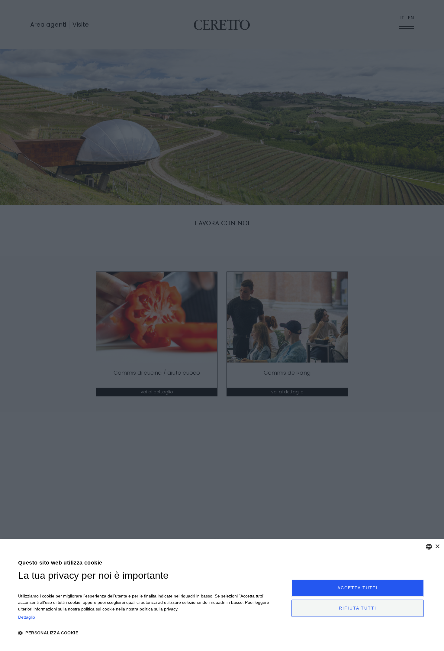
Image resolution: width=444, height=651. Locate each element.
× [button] (437, 546)
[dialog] (222, 595)
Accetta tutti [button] (357, 587)
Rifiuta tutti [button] (357, 608)
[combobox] (429, 547)
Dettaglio (26, 617)
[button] (150, 633)
